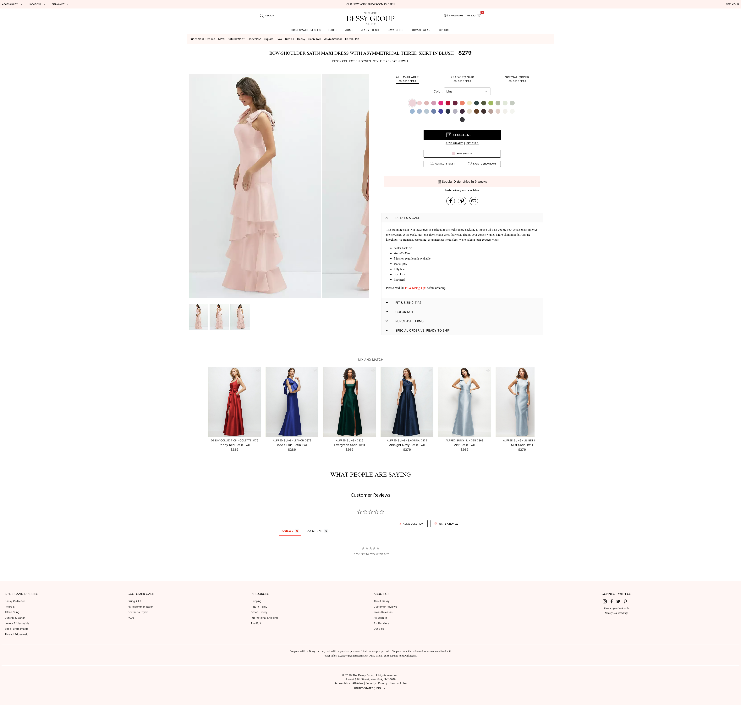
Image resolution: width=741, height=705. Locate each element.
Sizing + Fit (134, 601)
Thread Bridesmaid (17, 634)
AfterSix (9, 606)
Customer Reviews (385, 606)
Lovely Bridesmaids (17, 623)
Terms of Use (398, 683)
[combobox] (464, 91)
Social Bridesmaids (16, 628)
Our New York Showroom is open (370, 4)
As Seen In (380, 617)
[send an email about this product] (473, 201)
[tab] (407, 79)
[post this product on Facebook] (450, 201)
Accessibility (342, 683)
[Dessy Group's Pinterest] (626, 601)
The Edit (256, 623)
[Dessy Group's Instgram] (606, 601)
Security (370, 683)
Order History (259, 612)
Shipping (256, 601)
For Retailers (381, 623)
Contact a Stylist (138, 612)
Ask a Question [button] (413, 523)
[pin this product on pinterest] (462, 201)
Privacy (383, 683)
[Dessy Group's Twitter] (620, 601)
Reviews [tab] (287, 530)
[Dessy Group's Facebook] (613, 601)
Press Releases (383, 612)
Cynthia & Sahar (15, 617)
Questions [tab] (314, 530)
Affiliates (357, 683)
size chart (454, 143)
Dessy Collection (15, 601)
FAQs (131, 617)
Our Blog (379, 628)
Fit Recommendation (140, 606)
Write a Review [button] (448, 523)
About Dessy (382, 601)
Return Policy (259, 606)
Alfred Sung (12, 612)
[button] (255, 186)
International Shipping (264, 617)
